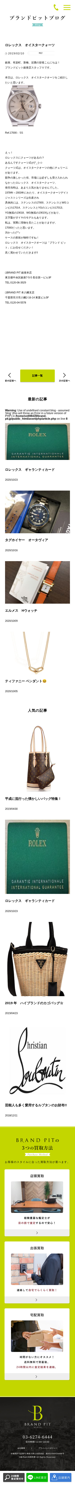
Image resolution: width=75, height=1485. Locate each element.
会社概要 (21, 1448)
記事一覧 (37, 375)
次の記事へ (64, 377)
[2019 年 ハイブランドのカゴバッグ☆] (37, 959)
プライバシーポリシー (48, 1448)
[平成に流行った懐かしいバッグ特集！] (37, 755)
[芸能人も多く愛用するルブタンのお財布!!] (37, 1061)
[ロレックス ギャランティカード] (37, 857)
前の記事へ (10, 377)
